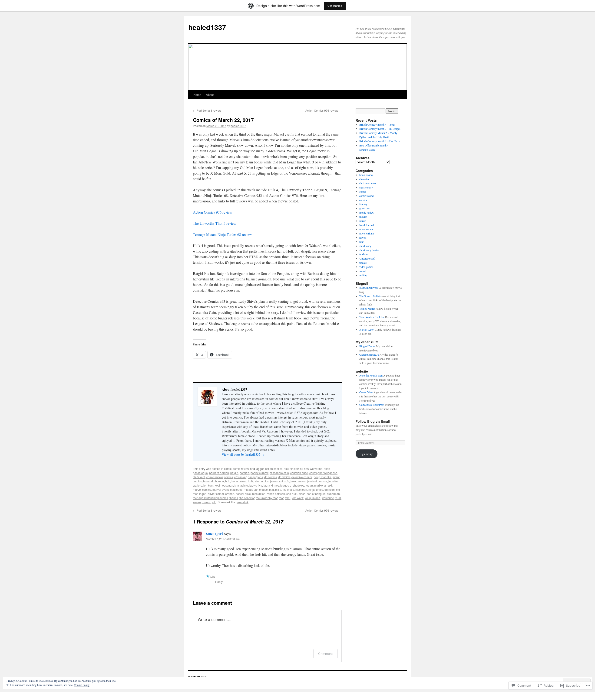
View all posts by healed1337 (243, 454)
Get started (334, 5)
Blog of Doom (367, 346)
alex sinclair (291, 469)
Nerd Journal (366, 225)
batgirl (234, 473)
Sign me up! (366, 454)
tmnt (287, 498)
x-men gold (209, 502)
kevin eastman (224, 485)
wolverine (328, 498)
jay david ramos (317, 481)
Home (197, 94)
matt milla (275, 489)
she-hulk (291, 494)
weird (362, 271)
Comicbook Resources (371, 404)
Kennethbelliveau (368, 287)
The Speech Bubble (370, 296)
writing (363, 275)
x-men (197, 502)
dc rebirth (284, 477)
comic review (241, 469)
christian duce (299, 473)
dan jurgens (255, 477)
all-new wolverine (311, 469)
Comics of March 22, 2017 (223, 119)
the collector (247, 498)
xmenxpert (214, 533)
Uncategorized (367, 258)
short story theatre (369, 250)
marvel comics (202, 489)
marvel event (220, 489)
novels (363, 237)
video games (366, 267)
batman (244, 473)
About (210, 94)
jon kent (208, 485)
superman (333, 494)
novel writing (366, 233)
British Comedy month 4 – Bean (377, 124)
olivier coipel (216, 494)
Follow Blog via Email (373, 421)
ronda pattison (276, 494)
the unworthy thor (267, 498)
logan (309, 485)
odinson (329, 489)
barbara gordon (219, 473)
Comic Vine (366, 392)
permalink (242, 502)
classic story (366, 187)
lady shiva (255, 485)
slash (302, 494)
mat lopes (236, 489)
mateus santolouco (256, 489)
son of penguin (316, 494)
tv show (363, 254)
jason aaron (298, 481)
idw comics (262, 481)
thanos (233, 498)
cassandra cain (279, 473)
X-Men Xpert (366, 329)
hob (227, 481)
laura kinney (271, 485)
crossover (240, 477)
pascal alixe (243, 494)
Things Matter (367, 308)
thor (281, 498)
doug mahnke (322, 477)
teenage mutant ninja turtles (210, 498)
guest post (364, 208)
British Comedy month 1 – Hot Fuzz (379, 141)
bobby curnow (259, 473)
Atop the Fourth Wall (371, 375)
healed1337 (207, 27)
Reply (219, 582)
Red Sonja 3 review (207, 110)
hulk (250, 481)
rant (361, 242)
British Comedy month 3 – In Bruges (379, 128)
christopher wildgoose (323, 473)
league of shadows (292, 485)
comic (227, 469)
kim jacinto (241, 485)
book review (366, 175)
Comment (325, 654)
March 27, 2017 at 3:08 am (223, 539)
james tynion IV (279, 481)
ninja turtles (315, 489)
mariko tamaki (323, 485)
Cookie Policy (81, 685)
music (362, 221)
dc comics (270, 477)
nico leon (301, 489)
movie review (366, 212)
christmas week (367, 183)
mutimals (288, 489)
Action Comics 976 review (323, 110)
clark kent (199, 477)
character (364, 179)
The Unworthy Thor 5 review (214, 223)
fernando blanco (213, 481)
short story (365, 246)
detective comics (301, 477)
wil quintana (312, 498)
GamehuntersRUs (369, 354)
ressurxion (258, 494)
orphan (229, 494)
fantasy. (363, 204)
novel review (366, 229)
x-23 (338, 498)
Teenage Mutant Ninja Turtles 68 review (222, 234)
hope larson (239, 481)
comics (228, 477)
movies (363, 216)
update (363, 262)
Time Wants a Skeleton (371, 317)
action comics (273, 469)
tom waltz (298, 498)
